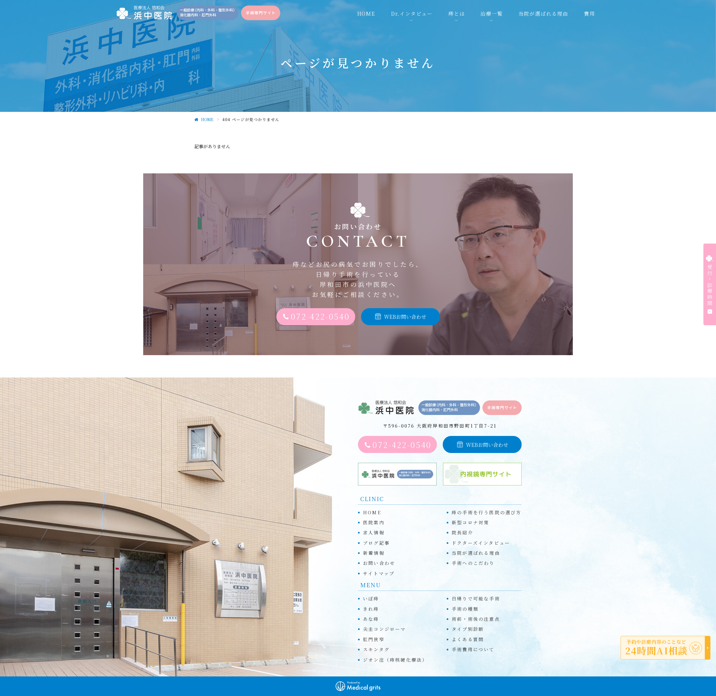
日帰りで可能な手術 (476, 598)
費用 (589, 13)
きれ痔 (371, 609)
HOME (366, 13)
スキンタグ (376, 649)
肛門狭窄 (374, 639)
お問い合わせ (379, 563)
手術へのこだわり (473, 563)
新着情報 (374, 553)
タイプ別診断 (468, 629)
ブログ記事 (376, 543)
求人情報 (374, 532)
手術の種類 (465, 609)
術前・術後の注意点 (476, 619)
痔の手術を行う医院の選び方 (487, 512)
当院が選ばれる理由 (543, 13)
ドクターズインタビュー (481, 543)
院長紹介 (462, 532)
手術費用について (473, 649)
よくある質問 (468, 639)
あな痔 (371, 619)
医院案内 (374, 522)
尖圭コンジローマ (384, 629)
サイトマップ (379, 573)
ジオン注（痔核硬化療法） (395, 660)
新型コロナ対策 (470, 522)
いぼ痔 (371, 598)
